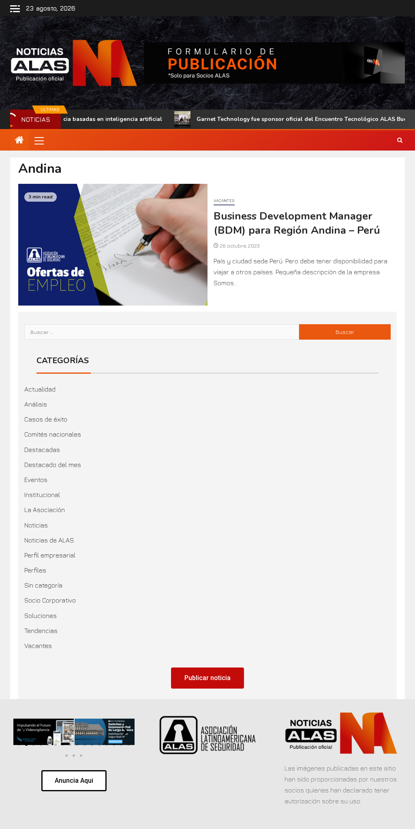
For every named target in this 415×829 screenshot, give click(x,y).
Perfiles (35, 570)
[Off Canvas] (15, 8)
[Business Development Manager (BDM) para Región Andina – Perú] (113, 245)
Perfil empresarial (49, 555)
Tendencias (41, 630)
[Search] (400, 140)
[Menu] (38, 140)
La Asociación (44, 509)
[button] (38, 140)
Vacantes (224, 200)
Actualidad (40, 389)
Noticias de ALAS (49, 540)
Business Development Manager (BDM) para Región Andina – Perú (297, 223)
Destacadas (42, 449)
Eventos (35, 479)
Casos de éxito (45, 419)
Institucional (42, 494)
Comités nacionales (52, 434)
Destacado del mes (52, 464)
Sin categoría (43, 585)
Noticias (36, 525)
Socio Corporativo (50, 600)
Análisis (35, 404)
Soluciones (40, 615)
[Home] (19, 140)
